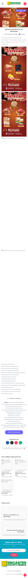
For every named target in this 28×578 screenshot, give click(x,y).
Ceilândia (11, 398)
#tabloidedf (23, 425)
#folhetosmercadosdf (20, 410)
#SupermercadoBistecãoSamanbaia (11, 425)
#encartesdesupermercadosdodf (14, 406)
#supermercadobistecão (14, 421)
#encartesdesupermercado (19, 404)
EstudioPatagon (19, 574)
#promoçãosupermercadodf (11, 419)
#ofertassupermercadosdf (14, 413)
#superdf (21, 419)
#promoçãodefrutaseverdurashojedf (14, 417)
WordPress (18, 571)
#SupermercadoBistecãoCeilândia (13, 423)
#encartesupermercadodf (8, 410)
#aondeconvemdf (13, 402)
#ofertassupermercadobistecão (14, 412)
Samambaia (18, 398)
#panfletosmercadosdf (14, 415)
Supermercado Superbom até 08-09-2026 (20, 474)
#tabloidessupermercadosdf (17, 427)
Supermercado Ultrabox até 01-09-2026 (6, 474)
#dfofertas (21, 402)
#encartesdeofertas (7, 404)
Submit (14, 555)
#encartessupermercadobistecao (14, 408)
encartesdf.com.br (14, 42)
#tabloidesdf (6, 427)
